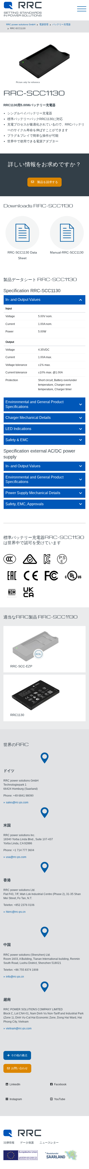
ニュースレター (49, 1142)
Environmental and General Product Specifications (34, 404)
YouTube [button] (59, 1099)
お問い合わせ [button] (19, 1068)
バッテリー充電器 (61, 24)
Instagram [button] (15, 1099)
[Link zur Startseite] (22, 1133)
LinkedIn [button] (14, 1084)
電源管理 (43, 24)
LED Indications (18, 429)
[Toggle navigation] (81, 9)
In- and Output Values (22, 300)
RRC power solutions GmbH (20, 24)
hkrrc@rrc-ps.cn (16, 911)
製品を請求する (47, 182)
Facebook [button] (59, 1084)
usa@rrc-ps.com (16, 857)
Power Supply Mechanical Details (32, 493)
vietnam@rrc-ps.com (18, 1028)
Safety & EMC (16, 440)
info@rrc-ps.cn (15, 976)
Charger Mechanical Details (28, 418)
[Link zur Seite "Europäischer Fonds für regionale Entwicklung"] (41, 1155)
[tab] (44, 300)
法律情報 (8, 1142)
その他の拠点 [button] (18, 1055)
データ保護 (27, 1142)
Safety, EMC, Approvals (24, 504)
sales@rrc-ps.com (17, 802)
